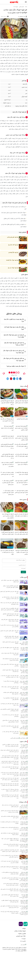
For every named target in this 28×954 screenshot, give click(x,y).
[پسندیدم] (24, 373)
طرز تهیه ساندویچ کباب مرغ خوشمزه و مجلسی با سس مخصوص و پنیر (8, 516)
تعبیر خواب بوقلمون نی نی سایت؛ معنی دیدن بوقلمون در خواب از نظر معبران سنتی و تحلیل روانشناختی (9, 610)
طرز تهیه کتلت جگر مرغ (13, 245)
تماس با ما (23, 941)
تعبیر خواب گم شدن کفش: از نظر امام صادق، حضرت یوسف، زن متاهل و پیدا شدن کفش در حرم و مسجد (9, 763)
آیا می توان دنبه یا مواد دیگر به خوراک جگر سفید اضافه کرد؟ (13, 352)
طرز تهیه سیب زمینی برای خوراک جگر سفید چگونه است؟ (14, 336)
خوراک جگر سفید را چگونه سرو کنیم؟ (15, 366)
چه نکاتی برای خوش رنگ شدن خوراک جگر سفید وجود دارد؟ (14, 359)
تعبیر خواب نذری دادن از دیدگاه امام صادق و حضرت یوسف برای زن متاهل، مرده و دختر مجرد (9, 796)
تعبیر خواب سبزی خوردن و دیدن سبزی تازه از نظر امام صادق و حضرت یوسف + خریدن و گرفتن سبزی (9, 774)
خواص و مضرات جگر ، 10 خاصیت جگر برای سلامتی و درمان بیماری (8, 492)
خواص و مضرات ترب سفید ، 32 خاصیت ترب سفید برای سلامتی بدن (7, 474)
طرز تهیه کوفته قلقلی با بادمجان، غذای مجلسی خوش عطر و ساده (21, 533)
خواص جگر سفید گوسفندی (22, 419)
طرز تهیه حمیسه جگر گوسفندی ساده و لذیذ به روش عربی (7, 437)
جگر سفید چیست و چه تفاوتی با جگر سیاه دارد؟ (14, 320)
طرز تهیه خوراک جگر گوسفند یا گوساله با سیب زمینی (21, 473)
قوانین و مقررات (22, 933)
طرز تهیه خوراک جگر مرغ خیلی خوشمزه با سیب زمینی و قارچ (21, 401)
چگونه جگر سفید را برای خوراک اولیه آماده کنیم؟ (14, 328)
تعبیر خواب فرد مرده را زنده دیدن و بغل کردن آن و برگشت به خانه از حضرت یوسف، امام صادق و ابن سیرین (9, 780)
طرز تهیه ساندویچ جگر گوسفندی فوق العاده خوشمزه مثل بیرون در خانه (7, 402)
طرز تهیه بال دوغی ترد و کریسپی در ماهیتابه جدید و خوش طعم (21, 515)
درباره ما (24, 938)
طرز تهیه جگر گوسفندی (13, 252)
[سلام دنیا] (21, 926)
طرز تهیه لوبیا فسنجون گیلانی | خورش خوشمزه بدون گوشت (7, 533)
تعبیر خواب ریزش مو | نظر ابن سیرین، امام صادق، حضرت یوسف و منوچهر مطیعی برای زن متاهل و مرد (9, 757)
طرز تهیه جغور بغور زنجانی (12, 237)
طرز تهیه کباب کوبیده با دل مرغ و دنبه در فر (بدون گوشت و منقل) (7, 552)
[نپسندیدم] (3, 373)
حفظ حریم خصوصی (21, 936)
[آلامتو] (25, 926)
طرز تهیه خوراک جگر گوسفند (12, 260)
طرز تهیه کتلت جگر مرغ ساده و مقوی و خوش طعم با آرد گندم (21, 455)
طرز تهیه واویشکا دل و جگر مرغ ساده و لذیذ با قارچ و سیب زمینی (7, 420)
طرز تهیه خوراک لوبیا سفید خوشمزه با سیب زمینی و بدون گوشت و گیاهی (21, 438)
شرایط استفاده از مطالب (20, 931)
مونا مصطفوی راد (21, 16)
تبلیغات (24, 928)
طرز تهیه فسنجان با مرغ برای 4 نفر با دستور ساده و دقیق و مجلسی (21, 552)
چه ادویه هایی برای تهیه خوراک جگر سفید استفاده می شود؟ (14, 344)
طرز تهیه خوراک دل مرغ (13, 268)
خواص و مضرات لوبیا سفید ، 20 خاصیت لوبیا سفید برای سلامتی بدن (21, 492)
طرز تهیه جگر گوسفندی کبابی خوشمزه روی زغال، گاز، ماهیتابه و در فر (7, 456)
